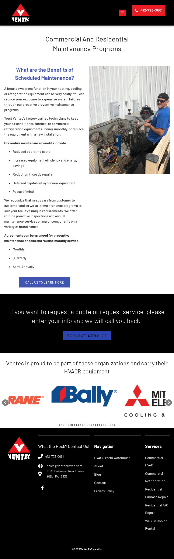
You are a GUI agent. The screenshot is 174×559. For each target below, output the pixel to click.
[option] (48, 401)
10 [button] (94, 425)
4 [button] (71, 425)
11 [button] (98, 425)
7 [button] (83, 425)
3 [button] (68, 425)
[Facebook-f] (42, 487)
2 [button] (64, 425)
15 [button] (113, 425)
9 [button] (91, 425)
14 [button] (110, 425)
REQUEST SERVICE (87, 335)
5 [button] (75, 425)
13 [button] (106, 425)
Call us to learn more (44, 282)
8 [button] (87, 425)
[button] (122, 13)
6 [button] (79, 425)
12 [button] (102, 425)
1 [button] (60, 425)
